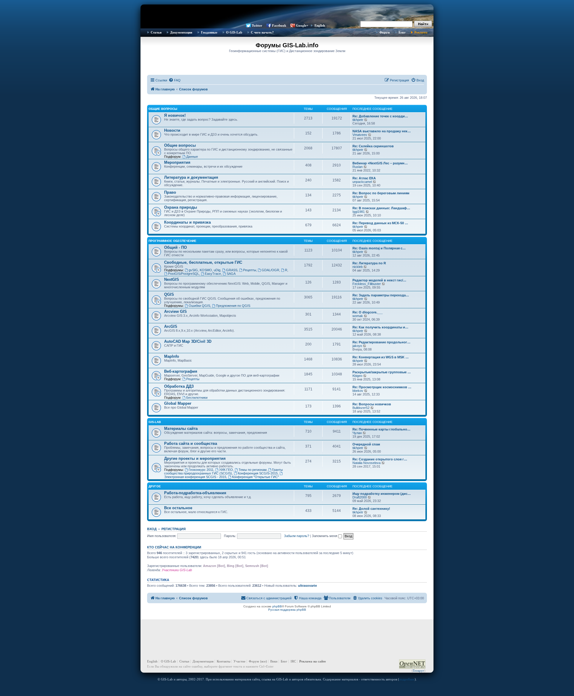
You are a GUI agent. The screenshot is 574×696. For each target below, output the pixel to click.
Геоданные (209, 32)
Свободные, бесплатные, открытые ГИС (203, 262)
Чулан (357, 433)
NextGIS (171, 279)
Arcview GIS (175, 311)
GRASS (231, 270)
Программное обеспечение (172, 240)
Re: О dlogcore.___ (367, 312)
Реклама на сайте (312, 661)
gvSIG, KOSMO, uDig (204, 270)
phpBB (277, 606)
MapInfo (171, 356)
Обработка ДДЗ (179, 386)
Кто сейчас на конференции (174, 547)
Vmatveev (359, 135)
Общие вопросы (163, 108)
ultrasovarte (307, 585)
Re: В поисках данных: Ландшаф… (381, 208)
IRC (293, 661)
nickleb (357, 267)
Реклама (421, 32)
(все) (263, 661)
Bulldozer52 (361, 408)
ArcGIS (170, 326)
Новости (172, 130)
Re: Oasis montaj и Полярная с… (379, 248)
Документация (181, 32)
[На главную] (287, 13)
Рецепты (249, 270)
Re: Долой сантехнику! (371, 508)
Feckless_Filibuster (366, 284)
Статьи (156, 32)
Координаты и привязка (187, 222)
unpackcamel (362, 182)
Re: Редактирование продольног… (381, 342)
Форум (384, 32)
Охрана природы (180, 207)
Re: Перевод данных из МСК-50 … (380, 223)
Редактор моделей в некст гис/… (379, 280)
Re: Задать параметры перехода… (380, 295)
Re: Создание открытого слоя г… (379, 459)
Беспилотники (196, 397)
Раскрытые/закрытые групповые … (381, 372)
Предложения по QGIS (233, 305)
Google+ (302, 25)
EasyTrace (213, 273)
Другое (155, 486)
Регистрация (173, 529)
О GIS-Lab (234, 32)
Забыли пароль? (296, 536)
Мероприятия (177, 162)
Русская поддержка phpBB (287, 609)
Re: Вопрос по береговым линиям (380, 193)
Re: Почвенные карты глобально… (381, 429)
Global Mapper (177, 403)
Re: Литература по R (369, 263)
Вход (152, 529)
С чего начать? (262, 32)
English (320, 25)
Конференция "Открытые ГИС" (255, 477)
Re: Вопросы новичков (371, 404)
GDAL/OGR (270, 270)
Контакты (223, 661)
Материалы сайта (181, 428)
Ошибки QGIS (199, 305)
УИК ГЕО (226, 469)
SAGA (231, 273)
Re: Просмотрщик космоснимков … (381, 387)
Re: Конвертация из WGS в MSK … (380, 357)
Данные (192, 156)
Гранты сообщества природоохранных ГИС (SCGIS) (223, 471)
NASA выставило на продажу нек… (381, 131)
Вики (273, 661)
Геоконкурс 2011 (201, 469)
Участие (239, 661)
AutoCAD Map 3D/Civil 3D (187, 341)
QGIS (169, 294)
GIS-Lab (155, 422)
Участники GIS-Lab (177, 570)
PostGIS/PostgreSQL (183, 273)
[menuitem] (175, 80)
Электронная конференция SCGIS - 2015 (195, 477)
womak (357, 316)
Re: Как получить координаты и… (380, 327)
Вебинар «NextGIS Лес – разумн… (380, 163)
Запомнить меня (325, 536)
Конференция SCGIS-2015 (258, 473)
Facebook (279, 25)
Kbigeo (357, 375)
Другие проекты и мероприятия (195, 458)
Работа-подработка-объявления (195, 493)
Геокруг (418, 670)
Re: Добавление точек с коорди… (380, 116)
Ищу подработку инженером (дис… (381, 493)
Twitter (257, 25)
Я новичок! (175, 115)
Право (170, 192)
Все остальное (178, 508)
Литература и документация (191, 177)
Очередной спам (366, 444)
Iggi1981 (358, 211)
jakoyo (357, 346)
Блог (402, 32)
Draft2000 (359, 497)
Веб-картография (180, 371)
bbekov (357, 390)
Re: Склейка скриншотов (373, 146)
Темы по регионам (253, 469)
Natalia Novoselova (366, 463)
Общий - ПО (175, 247)
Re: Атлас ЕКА (364, 178)
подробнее (407, 679)
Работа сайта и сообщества (190, 443)
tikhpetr (357, 120)
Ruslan (357, 167)
